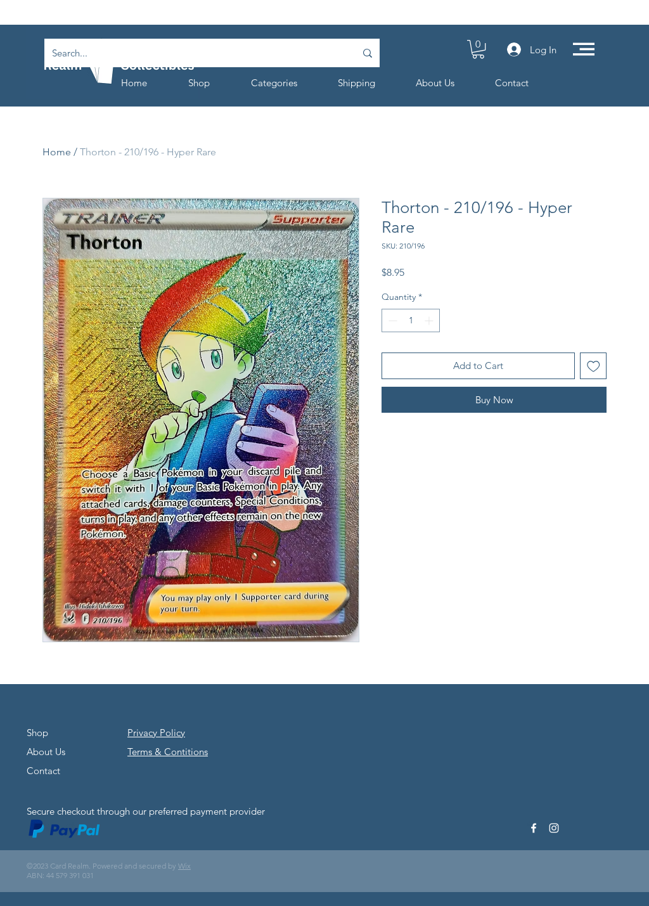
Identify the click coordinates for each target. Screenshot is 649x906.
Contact (43, 771)
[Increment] (430, 320)
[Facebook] (533, 828)
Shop (37, 733)
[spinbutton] (410, 320)
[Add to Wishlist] (593, 366)
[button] (478, 49)
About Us (46, 752)
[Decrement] (391, 320)
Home (56, 152)
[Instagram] (554, 828)
